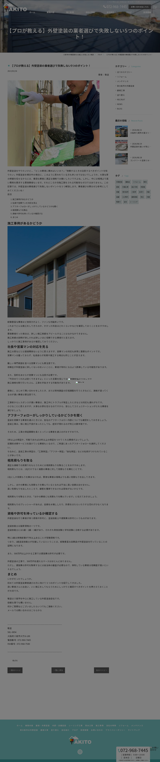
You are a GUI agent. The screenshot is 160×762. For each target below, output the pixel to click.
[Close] (80, 383)
